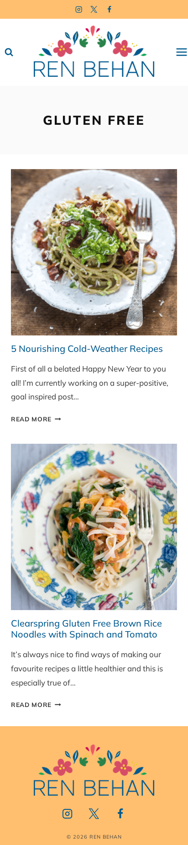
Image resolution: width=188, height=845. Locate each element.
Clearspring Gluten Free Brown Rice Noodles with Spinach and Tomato (86, 628)
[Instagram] (79, 9)
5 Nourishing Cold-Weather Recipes (87, 348)
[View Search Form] (9, 52)
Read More (36, 419)
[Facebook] (110, 9)
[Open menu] (181, 52)
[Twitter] (94, 9)
